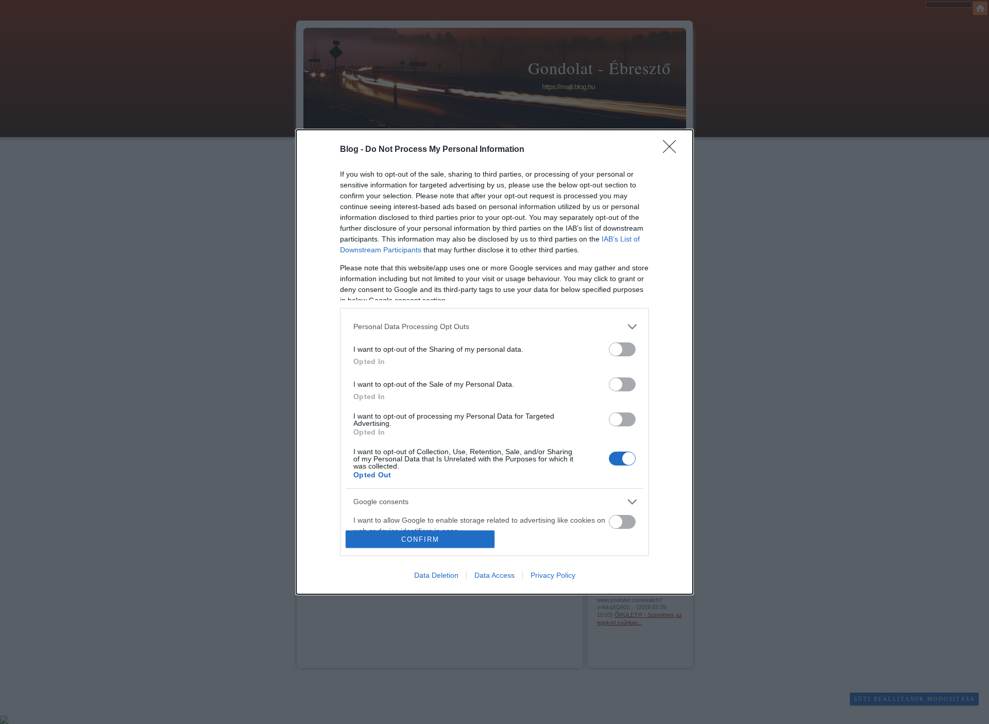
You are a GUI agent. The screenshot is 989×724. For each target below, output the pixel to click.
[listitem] (494, 326)
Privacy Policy (553, 575)
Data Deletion (436, 575)
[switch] (622, 349)
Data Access (494, 575)
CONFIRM (420, 539)
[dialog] (494, 362)
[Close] (673, 150)
